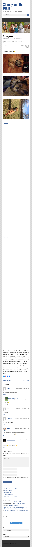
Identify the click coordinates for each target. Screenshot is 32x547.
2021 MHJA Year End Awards (10, 496)
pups (6, 45)
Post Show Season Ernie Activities (11, 488)
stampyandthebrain (13, 398)
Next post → (26, 380)
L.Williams (9, 418)
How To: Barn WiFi (8, 490)
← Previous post (7, 380)
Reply (4, 394)
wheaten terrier (27, 47)
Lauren (8, 428)
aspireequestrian (11, 440)
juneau (22, 45)
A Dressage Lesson (8, 494)
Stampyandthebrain (10, 41)
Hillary (8, 388)
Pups (23, 46)
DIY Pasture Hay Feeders (19, 503)
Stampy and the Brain (13, 6)
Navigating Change (8, 492)
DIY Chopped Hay (18, 501)
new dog (27, 45)
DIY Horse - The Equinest (9, 510)
